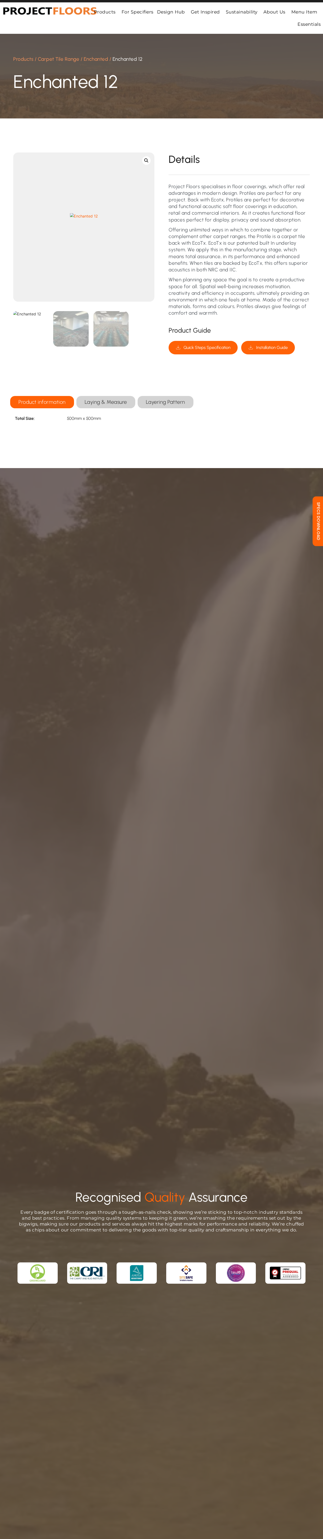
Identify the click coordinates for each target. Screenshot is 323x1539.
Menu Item (304, 12)
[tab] (42, 402)
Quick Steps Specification (207, 347)
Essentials (309, 24)
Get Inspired (205, 12)
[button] (146, 160)
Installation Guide (272, 347)
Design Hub (171, 12)
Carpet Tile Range (58, 59)
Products (105, 12)
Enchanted (96, 59)
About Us (274, 12)
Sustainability (242, 12)
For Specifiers (137, 12)
